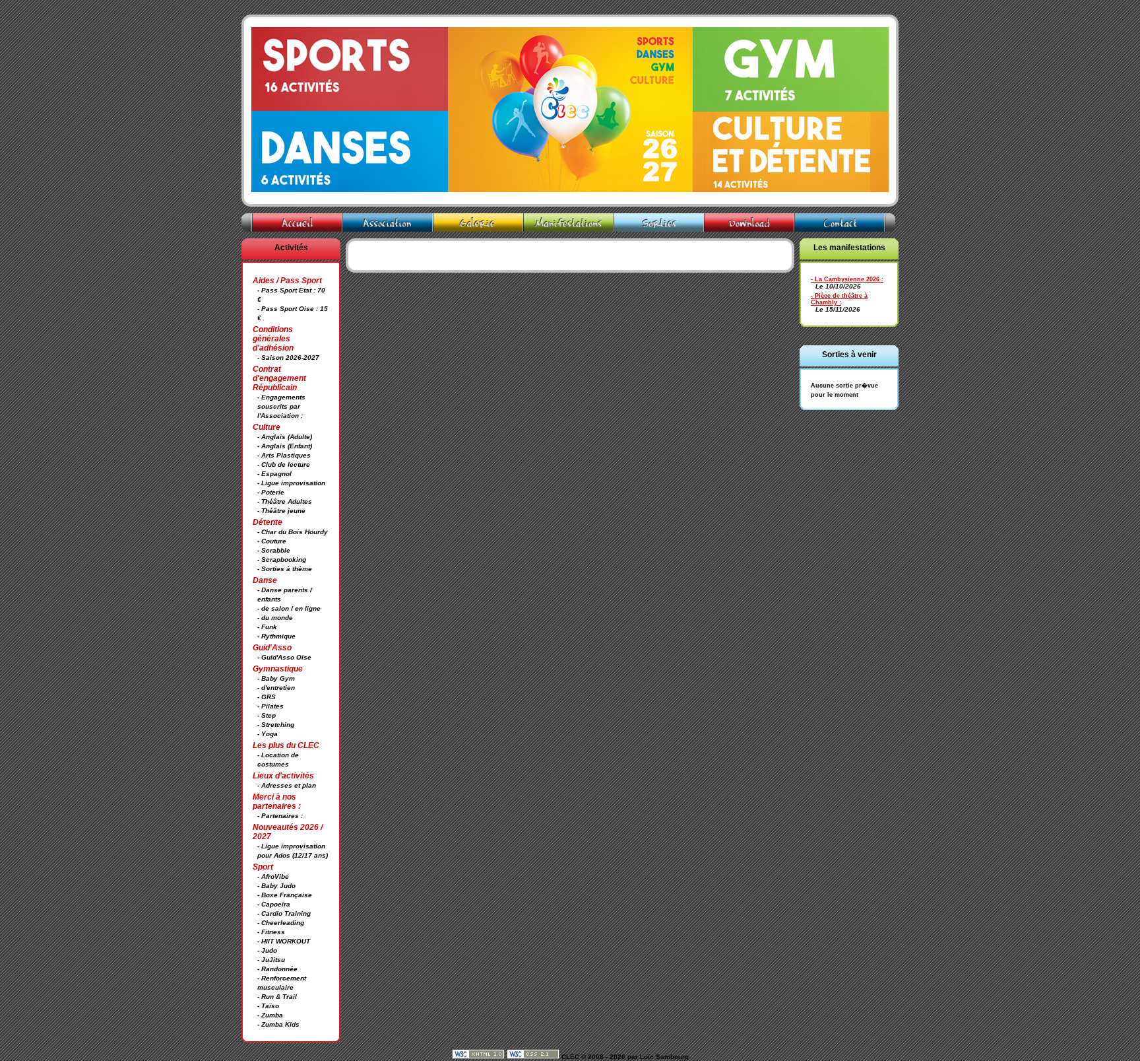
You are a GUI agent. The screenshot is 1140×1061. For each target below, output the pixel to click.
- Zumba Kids (278, 1024)
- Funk (267, 627)
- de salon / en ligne (289, 608)
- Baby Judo (276, 885)
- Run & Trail (277, 996)
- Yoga (267, 733)
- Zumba (270, 1015)
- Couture (271, 541)
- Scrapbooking (281, 559)
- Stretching (275, 724)
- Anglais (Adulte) (284, 436)
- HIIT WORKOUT (283, 941)
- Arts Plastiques (284, 455)
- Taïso (268, 1006)
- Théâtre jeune (281, 510)
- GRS (266, 697)
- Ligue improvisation (291, 483)
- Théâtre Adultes (284, 501)
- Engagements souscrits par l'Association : (281, 406)
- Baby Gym (276, 678)
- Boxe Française (284, 895)
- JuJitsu (271, 959)
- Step (266, 715)
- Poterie (270, 492)
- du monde (275, 617)
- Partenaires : (280, 815)
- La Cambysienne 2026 (845, 279)
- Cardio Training (284, 913)
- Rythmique (276, 636)
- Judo (267, 950)
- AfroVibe (273, 876)
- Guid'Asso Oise (284, 657)
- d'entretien (276, 687)
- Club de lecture (283, 464)
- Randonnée (277, 969)
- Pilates (270, 706)
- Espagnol (274, 473)
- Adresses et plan (286, 785)
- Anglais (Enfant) (284, 446)
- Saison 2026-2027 (288, 357)
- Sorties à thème (284, 568)
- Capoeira (273, 904)
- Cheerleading (280, 922)
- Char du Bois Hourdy (292, 531)
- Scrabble (273, 550)
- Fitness (271, 932)
